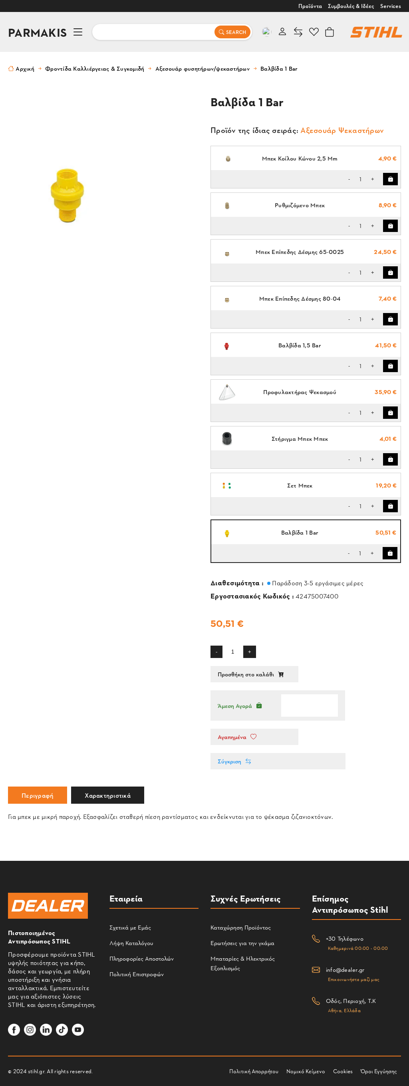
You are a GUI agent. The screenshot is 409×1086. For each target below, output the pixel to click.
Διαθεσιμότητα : (237, 582)
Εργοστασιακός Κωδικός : (253, 595)
